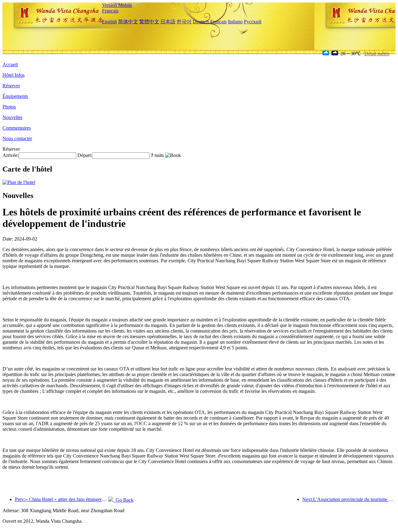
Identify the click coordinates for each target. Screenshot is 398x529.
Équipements (15, 96)
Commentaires (16, 128)
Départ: (84, 155)
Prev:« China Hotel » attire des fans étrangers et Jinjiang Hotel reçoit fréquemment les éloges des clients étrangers (61, 499)
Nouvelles (12, 117)
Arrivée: (10, 155)
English (109, 21)
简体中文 (128, 21)
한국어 (184, 21)
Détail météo (376, 53)
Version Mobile (117, 5)
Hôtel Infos (13, 75)
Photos (9, 106)
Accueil (10, 64)
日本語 (167, 21)
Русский (252, 21)
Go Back (123, 500)
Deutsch (201, 21)
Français (110, 10)
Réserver (11, 85)
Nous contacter (17, 138)
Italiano (235, 21)
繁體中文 (149, 21)
